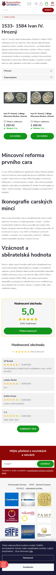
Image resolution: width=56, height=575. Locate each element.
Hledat (48, 10)
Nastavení (28, 557)
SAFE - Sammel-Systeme (40, 484)
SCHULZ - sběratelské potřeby (29, 488)
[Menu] (52, 3)
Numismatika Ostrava (17, 484)
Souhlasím (28, 567)
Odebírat (45, 464)
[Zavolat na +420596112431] (36, 4)
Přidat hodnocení (28, 330)
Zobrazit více (28, 428)
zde (31, 551)
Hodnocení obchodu (28, 344)
